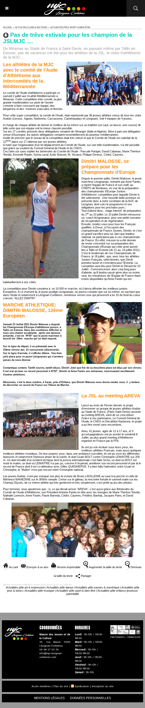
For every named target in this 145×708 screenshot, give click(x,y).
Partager (85, 575)
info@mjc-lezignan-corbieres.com (50, 655)
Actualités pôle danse (60, 587)
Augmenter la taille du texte (105, 567)
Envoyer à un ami (37, 567)
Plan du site (60, 686)
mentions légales (49, 698)
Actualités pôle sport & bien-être (70, 27)
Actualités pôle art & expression (25, 587)
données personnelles (90, 698)
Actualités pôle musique (39, 590)
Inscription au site (103, 686)
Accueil (7, 27)
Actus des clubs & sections (31, 27)
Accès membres (41, 686)
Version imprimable (68, 567)
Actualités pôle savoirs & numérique (97, 587)
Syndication (82, 686)
